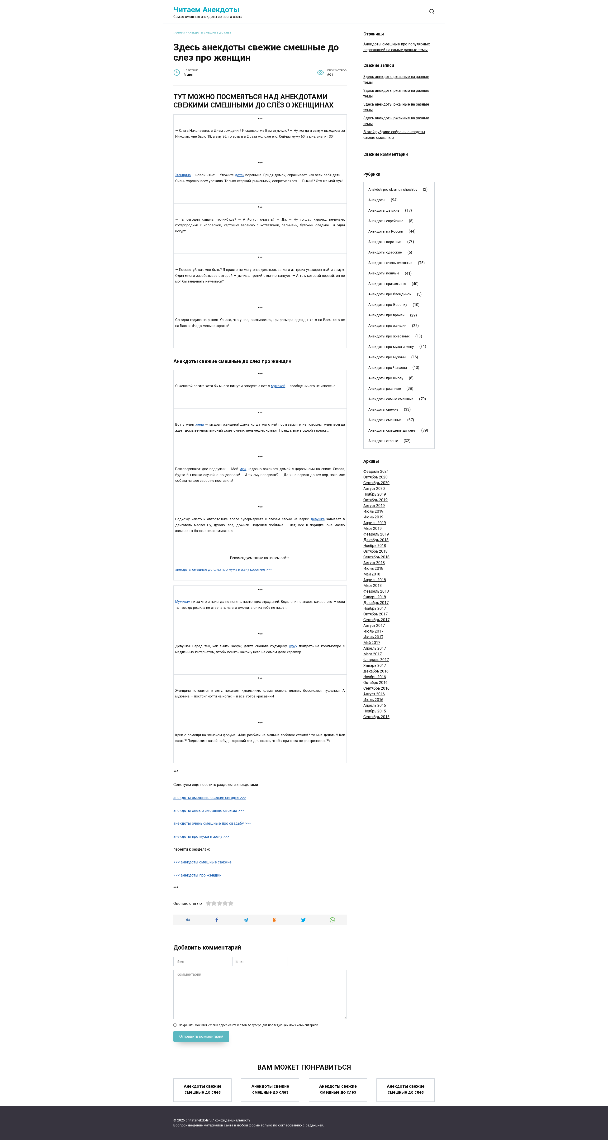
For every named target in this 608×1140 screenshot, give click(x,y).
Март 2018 (372, 585)
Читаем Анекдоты (206, 9)
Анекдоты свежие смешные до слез (202, 1089)
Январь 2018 (374, 597)
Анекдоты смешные (385, 420)
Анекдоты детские (383, 210)
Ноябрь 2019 (374, 494)
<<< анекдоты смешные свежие (202, 862)
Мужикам (182, 602)
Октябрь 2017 (375, 614)
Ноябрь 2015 (374, 711)
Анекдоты (376, 200)
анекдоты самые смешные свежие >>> (208, 810)
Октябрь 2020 (375, 477)
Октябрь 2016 (375, 682)
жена (199, 425)
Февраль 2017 (376, 660)
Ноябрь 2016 (374, 677)
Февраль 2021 (376, 471)
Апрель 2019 (374, 523)
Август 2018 (374, 562)
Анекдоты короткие (385, 242)
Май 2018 (371, 574)
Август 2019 (374, 505)
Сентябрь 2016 (376, 688)
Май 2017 (371, 642)
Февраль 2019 (376, 534)
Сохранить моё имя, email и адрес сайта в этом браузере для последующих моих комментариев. (249, 1025)
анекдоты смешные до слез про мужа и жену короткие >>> (223, 570)
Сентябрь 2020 (376, 483)
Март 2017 (372, 654)
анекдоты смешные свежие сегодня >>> (209, 797)
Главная (179, 32)
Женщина (183, 175)
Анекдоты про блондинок (389, 294)
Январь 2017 (374, 665)
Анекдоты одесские (385, 252)
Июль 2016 (373, 699)
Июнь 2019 (373, 517)
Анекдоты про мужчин (387, 357)
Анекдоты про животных (389, 336)
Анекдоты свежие (383, 409)
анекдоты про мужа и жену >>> (201, 836)
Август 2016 (374, 694)
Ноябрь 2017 (374, 608)
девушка (318, 519)
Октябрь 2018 (375, 551)
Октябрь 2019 (375, 500)
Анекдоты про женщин (387, 325)
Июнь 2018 (373, 568)
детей (239, 175)
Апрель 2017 (374, 648)
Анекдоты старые (383, 441)
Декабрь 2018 (376, 540)
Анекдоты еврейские (385, 221)
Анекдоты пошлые (383, 273)
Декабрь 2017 (376, 602)
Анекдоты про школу (385, 378)
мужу (293, 646)
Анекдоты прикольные (387, 284)
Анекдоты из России (385, 231)
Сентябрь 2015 (376, 717)
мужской (278, 386)
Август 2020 (374, 488)
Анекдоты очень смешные (390, 263)
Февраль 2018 (376, 591)
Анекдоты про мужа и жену (391, 347)
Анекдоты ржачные (384, 388)
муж (243, 469)
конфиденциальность (233, 1120)
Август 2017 (374, 625)
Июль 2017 (373, 631)
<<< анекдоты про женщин (197, 875)
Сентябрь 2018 (376, 557)
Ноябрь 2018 (374, 545)
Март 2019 (372, 528)
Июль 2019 (373, 511)
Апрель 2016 (374, 705)
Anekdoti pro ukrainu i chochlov (392, 189)
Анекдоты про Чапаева (387, 367)
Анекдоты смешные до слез (209, 32)
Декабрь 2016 (376, 671)
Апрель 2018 (374, 580)
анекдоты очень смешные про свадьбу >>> (212, 823)
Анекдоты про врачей (386, 315)
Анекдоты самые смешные (390, 399)
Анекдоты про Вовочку (387, 304)
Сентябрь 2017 (376, 620)
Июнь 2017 (373, 637)
